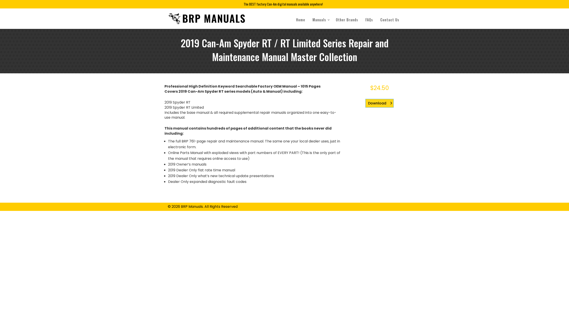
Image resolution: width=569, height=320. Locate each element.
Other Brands (347, 19)
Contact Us (389, 19)
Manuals (319, 19)
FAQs (369, 19)
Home (300, 19)
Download (377, 103)
